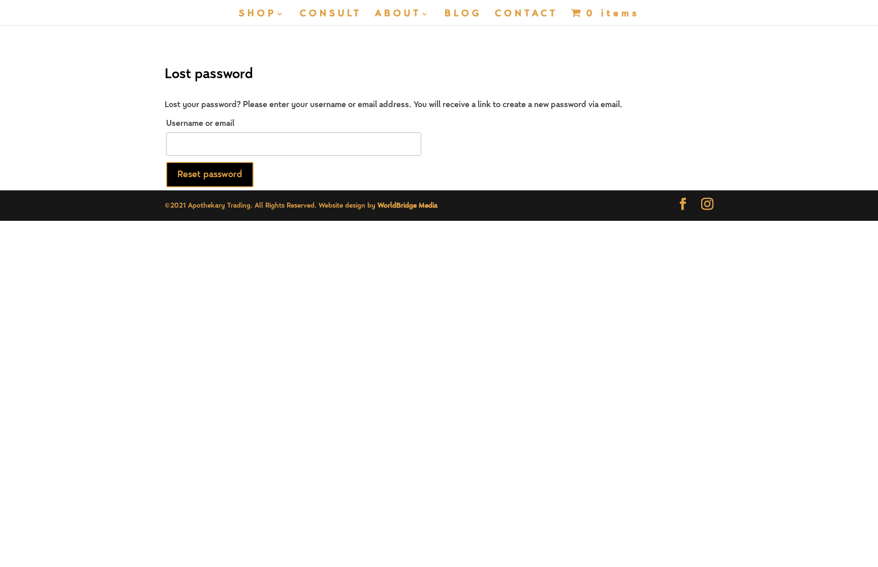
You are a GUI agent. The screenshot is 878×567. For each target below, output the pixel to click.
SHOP (257, 14)
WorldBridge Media (407, 206)
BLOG (463, 14)
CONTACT (526, 14)
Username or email (200, 123)
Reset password (209, 174)
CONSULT (331, 14)
